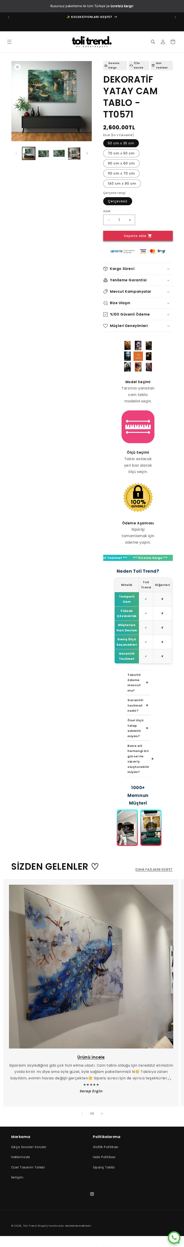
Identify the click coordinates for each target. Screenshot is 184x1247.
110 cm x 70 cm (121, 173)
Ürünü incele (91, 1057)
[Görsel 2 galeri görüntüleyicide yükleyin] (43, 153)
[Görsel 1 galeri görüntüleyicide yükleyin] (28, 153)
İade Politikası (104, 1157)
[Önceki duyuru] (9, 17)
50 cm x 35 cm (121, 143)
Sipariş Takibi (104, 1167)
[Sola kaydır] (16, 153)
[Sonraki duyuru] (175, 17)
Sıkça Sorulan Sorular (28, 1147)
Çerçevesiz (117, 201)
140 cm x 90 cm (122, 183)
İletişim (17, 1177)
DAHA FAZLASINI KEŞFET (154, 869)
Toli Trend (30, 1226)
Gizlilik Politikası (105, 1147)
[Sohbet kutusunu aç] (174, 1237)
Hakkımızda (20, 1157)
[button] (9, 42)
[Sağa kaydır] (87, 153)
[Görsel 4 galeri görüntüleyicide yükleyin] (74, 153)
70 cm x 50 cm (121, 153)
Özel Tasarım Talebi (28, 1167)
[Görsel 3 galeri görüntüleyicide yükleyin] (59, 153)
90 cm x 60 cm (121, 163)
